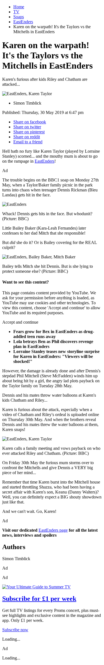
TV (16, 11)
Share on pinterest (29, 131)
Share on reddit (26, 136)
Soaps (18, 16)
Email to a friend (27, 141)
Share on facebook (29, 122)
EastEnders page (53, 530)
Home (18, 6)
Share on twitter (27, 126)
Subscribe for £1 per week (39, 598)
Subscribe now (15, 629)
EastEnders (23, 21)
